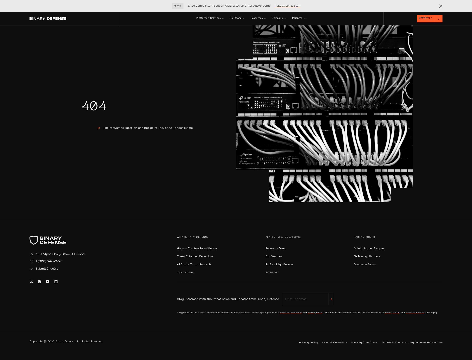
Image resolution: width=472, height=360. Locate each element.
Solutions (235, 18)
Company (277, 18)
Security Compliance (364, 343)
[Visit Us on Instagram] (39, 281)
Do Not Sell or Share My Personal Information (412, 343)
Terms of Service (415, 313)
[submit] (331, 299)
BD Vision (272, 273)
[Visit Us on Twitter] (31, 281)
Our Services (274, 256)
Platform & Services (208, 18)
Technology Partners (367, 256)
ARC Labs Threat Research (194, 264)
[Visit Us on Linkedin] (56, 281)
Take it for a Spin (287, 5)
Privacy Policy (315, 313)
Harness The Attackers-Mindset (197, 248)
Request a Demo (276, 248)
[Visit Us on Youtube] (47, 281)
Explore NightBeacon (279, 264)
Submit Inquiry (46, 268)
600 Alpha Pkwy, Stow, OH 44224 (60, 254)
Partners (297, 18)
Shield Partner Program (369, 248)
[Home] (74, 18)
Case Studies (185, 273)
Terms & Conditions (291, 313)
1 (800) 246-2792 (49, 261)
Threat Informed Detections (195, 256)
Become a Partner (365, 264)
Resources (257, 18)
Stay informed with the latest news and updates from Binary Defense (228, 299)
